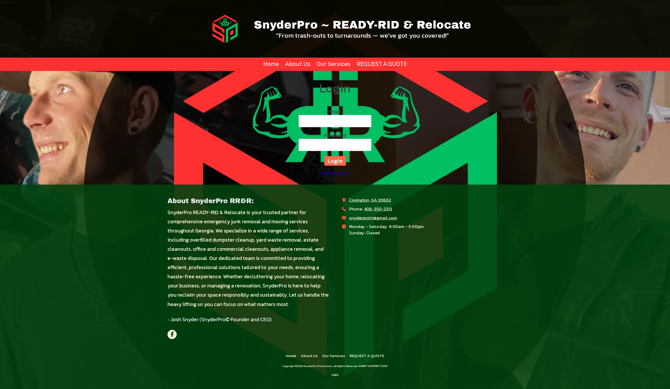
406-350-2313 (378, 209)
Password (335, 135)
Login (335, 374)
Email (335, 111)
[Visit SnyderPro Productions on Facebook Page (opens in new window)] (172, 334)
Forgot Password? (335, 172)
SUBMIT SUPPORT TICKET (373, 366)
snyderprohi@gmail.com (373, 218)
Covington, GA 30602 (370, 200)
